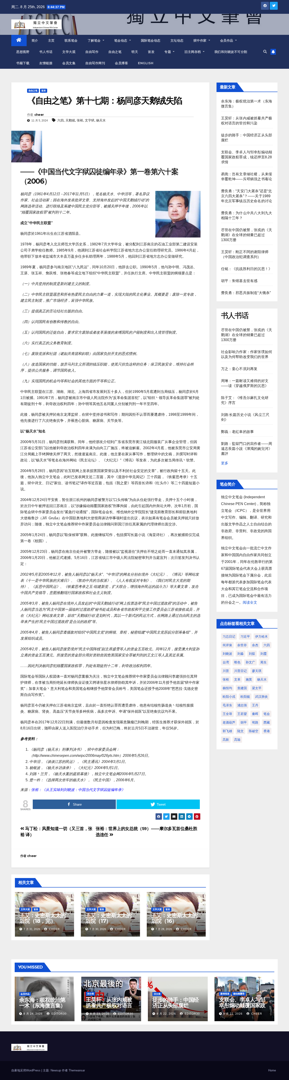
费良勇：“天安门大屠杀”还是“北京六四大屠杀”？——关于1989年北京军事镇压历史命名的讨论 (246, 196)
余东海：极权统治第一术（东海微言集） (42, 1003)
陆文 (240, 731)
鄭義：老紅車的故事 (237, 432)
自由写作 (91, 52)
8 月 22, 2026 (166, 1013)
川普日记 (240, 671)
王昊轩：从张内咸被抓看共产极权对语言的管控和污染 (109, 1005)
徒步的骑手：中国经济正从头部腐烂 (175, 1003)
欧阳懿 (245, 696)
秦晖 (255, 714)
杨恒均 (227, 688)
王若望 (242, 714)
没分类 (90, 993)
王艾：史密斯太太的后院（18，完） (42, 918)
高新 (226, 739)
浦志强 (242, 705)
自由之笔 (114, 52)
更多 (224, 463)
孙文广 (250, 662)
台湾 (226, 662)
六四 (60, 120)
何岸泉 (227, 645)
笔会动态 (121, 40)
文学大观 (68, 52)
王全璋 (227, 714)
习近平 (245, 636)
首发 (151, 52)
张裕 (80, 120)
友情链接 (45, 63)
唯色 (237, 662)
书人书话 (45, 52)
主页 (51, 40)
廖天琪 (256, 671)
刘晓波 (227, 653)
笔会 (266, 714)
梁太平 (256, 688)
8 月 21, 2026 (232, 1013)
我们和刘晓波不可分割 (230, 52)
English (146, 63)
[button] (265, 52)
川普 (226, 671)
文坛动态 (177, 40)
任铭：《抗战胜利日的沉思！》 (246, 269)
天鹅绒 (70, 120)
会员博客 (121, 63)
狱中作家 (200, 40)
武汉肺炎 (261, 696)
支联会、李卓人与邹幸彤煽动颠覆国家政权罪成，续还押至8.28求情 (246, 157)
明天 (134, 52)
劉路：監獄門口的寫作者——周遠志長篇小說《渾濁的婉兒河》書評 (246, 449)
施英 (249, 679)
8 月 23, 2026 (99, 1013)
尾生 (263, 662)
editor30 (59, 1013)
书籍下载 (22, 63)
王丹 (255, 705)
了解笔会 (95, 40)
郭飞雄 (227, 731)
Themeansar (77, 1070)
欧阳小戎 (229, 696)
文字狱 (89, 120)
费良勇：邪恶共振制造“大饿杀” (246, 293)
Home (272, 1070)
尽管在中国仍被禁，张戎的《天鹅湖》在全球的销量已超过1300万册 (246, 235)
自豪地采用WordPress (26, 1070)
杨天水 (101, 120)
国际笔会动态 (151, 40)
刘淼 (240, 653)
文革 (237, 679)
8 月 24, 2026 (33, 1013)
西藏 (266, 722)
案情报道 (224, 993)
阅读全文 (250, 602)
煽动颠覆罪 (239, 993)
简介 (35, 40)
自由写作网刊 (95, 63)
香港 (266, 731)
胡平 (243, 722)
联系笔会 (71, 40)
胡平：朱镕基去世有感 (239, 281)
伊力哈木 (261, 636)
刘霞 (263, 653)
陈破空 (253, 731)
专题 (168, 52)
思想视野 (22, 52)
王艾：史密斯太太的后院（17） (108, 918)
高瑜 (237, 739)
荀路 (255, 722)
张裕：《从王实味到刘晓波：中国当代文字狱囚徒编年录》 (78, 790)
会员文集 (68, 63)
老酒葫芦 (229, 722)
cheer (39, 115)
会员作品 (227, 40)
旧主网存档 (193, 52)
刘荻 (252, 653)
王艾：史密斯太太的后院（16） (174, 918)
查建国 (242, 688)
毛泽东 (227, 705)
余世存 (242, 645)
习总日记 (229, 636)
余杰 (255, 645)
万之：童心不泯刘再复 (239, 369)
